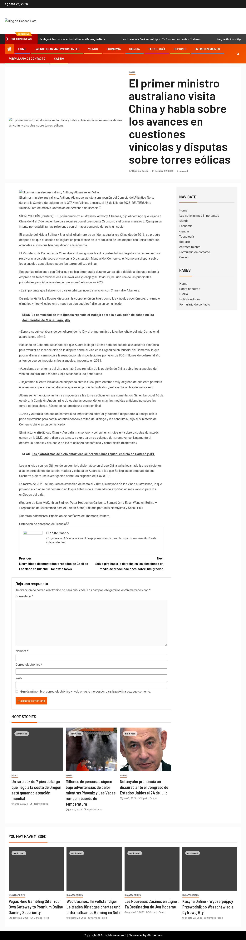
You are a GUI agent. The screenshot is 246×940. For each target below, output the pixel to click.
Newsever (135, 935)
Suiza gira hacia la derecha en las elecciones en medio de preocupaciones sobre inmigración (129, 564)
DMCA (183, 294)
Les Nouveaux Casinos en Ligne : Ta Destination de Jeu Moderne (144, 39)
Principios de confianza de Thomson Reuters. (79, 516)
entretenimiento (207, 49)
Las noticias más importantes (57, 49)
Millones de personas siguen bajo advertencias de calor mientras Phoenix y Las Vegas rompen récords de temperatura (91, 792)
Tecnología (156, 49)
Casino (59, 58)
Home (22, 49)
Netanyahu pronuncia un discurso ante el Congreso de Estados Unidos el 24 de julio (144, 787)
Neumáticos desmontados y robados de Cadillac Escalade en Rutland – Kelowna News (53, 564)
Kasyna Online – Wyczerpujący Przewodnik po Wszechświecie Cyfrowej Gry (207, 907)
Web (19, 678)
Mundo (93, 49)
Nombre (22, 651)
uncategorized (17, 895)
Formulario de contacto (27, 58)
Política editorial (190, 299)
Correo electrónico (29, 664)
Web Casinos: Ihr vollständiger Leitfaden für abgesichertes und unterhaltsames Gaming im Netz (93, 907)
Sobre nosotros (189, 289)
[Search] (237, 53)
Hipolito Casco (140, 171)
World (132, 72)
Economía (113, 49)
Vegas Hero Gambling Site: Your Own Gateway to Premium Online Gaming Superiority (36, 907)
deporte (180, 49)
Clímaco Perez (41, 918)
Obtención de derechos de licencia (75, 208)
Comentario (24, 596)
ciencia (134, 49)
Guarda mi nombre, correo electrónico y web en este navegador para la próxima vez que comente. (85, 691)
